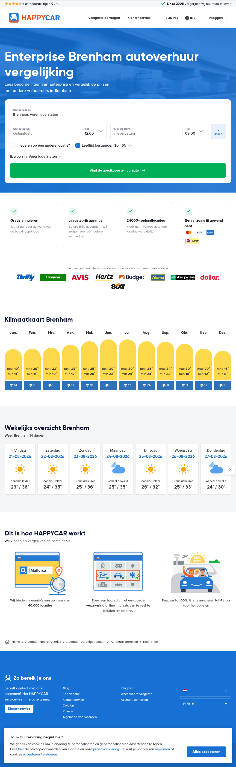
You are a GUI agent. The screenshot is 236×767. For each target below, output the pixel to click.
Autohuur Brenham (124, 642)
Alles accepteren (206, 751)
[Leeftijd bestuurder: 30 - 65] (77, 145)
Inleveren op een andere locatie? (43, 145)
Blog (66, 688)
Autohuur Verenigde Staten (85, 642)
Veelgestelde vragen (104, 17)
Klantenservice (138, 17)
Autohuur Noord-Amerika (43, 642)
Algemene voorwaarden (80, 717)
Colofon (68, 705)
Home (16, 642)
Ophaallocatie (22, 110)
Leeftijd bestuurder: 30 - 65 (104, 145)
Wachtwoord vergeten (136, 694)
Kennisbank (71, 694)
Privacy (68, 711)
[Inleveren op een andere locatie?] (12, 145)
